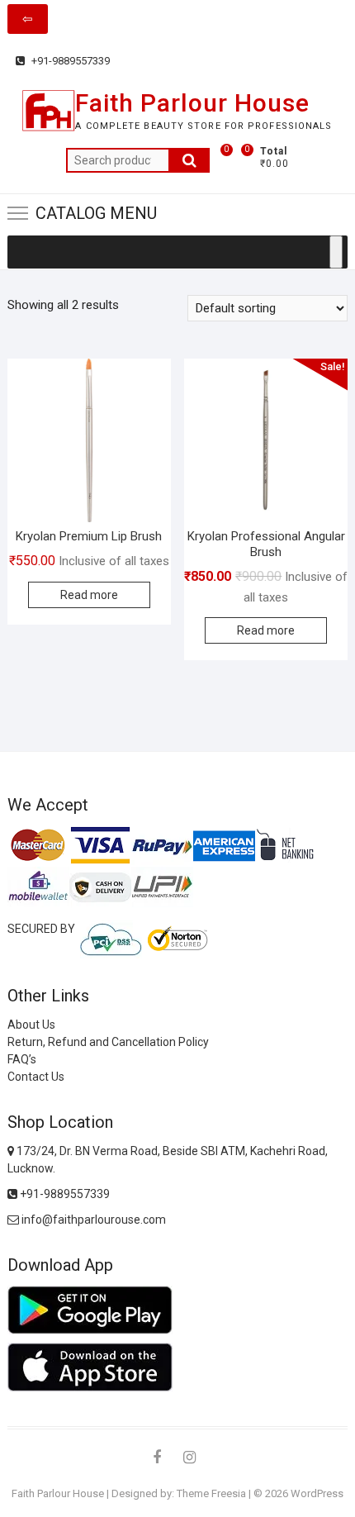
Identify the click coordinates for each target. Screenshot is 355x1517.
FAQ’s (21, 1059)
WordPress (317, 1493)
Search (189, 160)
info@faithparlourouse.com (93, 1219)
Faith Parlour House (192, 102)
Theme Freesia (211, 1493)
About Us (31, 1024)
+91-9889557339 (69, 61)
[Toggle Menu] (336, 252)
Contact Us (35, 1076)
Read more (89, 595)
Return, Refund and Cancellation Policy (108, 1042)
